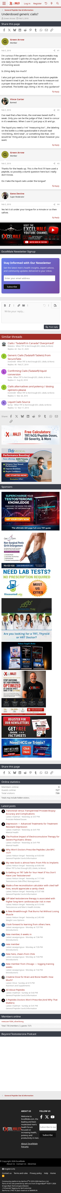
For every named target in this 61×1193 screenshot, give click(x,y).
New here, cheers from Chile (20, 953)
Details (25, 1186)
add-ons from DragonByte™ (35, 1183)
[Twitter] (47, 1118)
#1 (58, 50)
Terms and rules (21, 1173)
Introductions (12, 930)
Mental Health (12, 832)
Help (46, 1173)
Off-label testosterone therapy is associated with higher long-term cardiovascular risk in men (30, 900)
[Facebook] (41, 1118)
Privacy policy (36, 1173)
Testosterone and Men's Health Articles (23, 907)
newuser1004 (7, 1021)
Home (53, 1173)
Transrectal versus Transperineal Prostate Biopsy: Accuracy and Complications (31, 812)
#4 (58, 204)
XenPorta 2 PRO (8, 1190)
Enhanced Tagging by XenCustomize (17, 1188)
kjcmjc (10, 405)
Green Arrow (9, 18)
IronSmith (12, 361)
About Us (11, 1164)
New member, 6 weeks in (19, 934)
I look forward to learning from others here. (28, 924)
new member (13, 944)
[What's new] (51, 3)
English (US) (9, 1169)
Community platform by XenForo (25, 1181)
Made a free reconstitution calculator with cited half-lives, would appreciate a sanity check (32, 887)
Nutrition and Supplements (18, 985)
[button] (5, 305)
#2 (58, 110)
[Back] (46, 3)
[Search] (57, 3)
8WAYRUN (33, 1190)
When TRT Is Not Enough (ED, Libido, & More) (34, 346)
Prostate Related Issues (16, 819)
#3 (58, 163)
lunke (10, 377)
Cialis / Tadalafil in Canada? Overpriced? (31, 343)
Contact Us (21, 1164)
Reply (56, 91)
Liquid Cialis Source (19, 402)
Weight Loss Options (15, 920)
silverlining (19, 1021)
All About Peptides (15, 989)
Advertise (32, 1164)
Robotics (11, 346)
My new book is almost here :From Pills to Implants (32, 862)
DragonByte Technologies (12, 1186)
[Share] (54, 50)
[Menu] (4, 3)
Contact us (7, 1173)
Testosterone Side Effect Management (23, 881)
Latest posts (8, 806)
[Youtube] (52, 1118)
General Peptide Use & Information (21, 858)
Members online (11, 1016)
